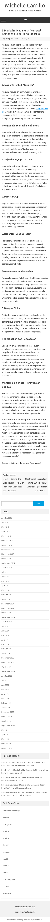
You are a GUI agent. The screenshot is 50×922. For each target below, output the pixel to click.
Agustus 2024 (6, 622)
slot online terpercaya (11, 811)
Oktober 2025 (6, 559)
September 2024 (8, 617)
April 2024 (5, 640)
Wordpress (37, 920)
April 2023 (5, 694)
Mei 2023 (5, 689)
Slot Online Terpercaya (20, 463)
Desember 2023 (7, 658)
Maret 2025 (6, 590)
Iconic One (11, 920)
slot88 (5, 859)
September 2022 (8, 725)
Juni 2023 (5, 685)
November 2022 (7, 716)
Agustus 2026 (6, 518)
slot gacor (7, 852)
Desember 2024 (7, 604)
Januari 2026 (6, 545)
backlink (6, 818)
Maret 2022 (6, 739)
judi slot (6, 866)
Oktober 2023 (6, 667)
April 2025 (5, 586)
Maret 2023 (6, 698)
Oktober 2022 (6, 721)
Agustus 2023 (6, 676)
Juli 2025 (4, 572)
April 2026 (5, 531)
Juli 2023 (4, 680)
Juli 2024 (4, 626)
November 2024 (7, 608)
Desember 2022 (7, 712)
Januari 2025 (6, 599)
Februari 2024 (6, 649)
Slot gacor (7, 893)
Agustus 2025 (6, 568)
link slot (38, 463)
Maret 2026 (6, 536)
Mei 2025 (5, 581)
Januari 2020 (6, 748)
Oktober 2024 (6, 613)
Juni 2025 (5, 577)
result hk (6, 831)
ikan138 (6, 845)
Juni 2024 (5, 631)
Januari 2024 (6, 653)
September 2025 (8, 563)
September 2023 (8, 671)
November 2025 (7, 554)
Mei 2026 (5, 527)
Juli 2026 (4, 523)
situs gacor (7, 824)
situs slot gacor (9, 879)
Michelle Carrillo (25, 5)
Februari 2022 (6, 744)
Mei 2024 (5, 635)
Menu (25, 20)
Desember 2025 (7, 550)
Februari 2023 (6, 703)
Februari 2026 (6, 541)
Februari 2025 (6, 595)
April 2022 (5, 735)
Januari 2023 (6, 707)
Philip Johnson (12, 38)
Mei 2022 (5, 730)
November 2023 (7, 662)
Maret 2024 (6, 644)
